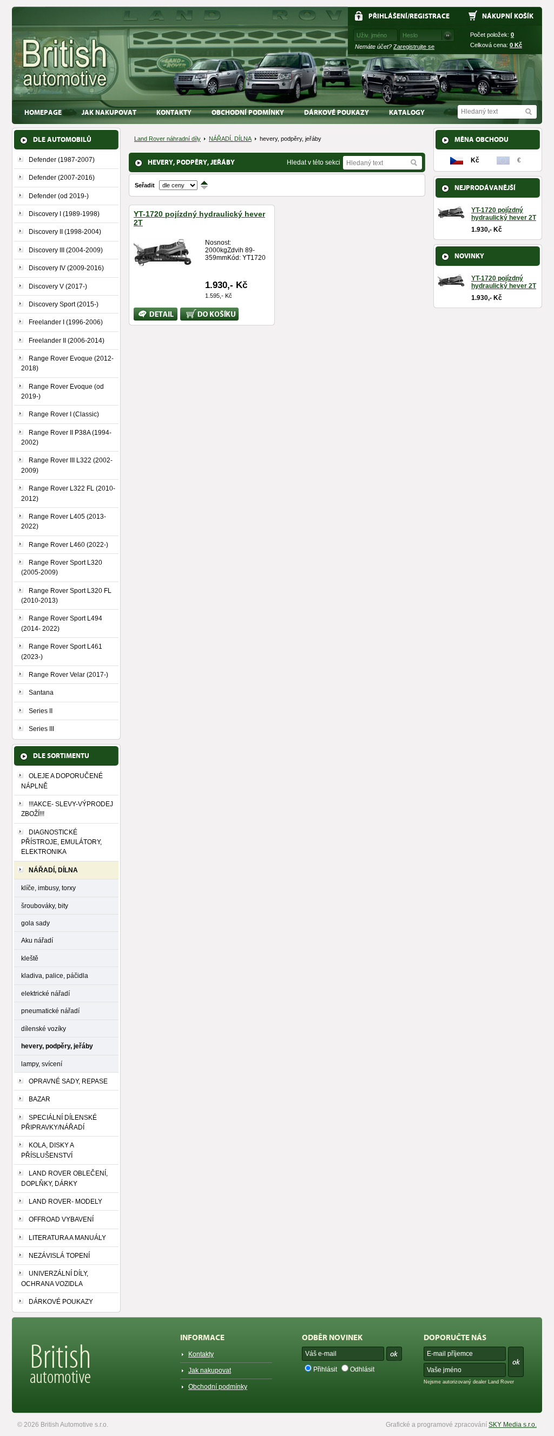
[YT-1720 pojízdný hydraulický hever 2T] (163, 262)
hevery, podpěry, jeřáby (57, 1045)
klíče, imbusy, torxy (48, 887)
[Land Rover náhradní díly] (65, 63)
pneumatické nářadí (50, 1010)
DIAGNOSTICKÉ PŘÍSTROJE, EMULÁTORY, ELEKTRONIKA (61, 842)
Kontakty (174, 112)
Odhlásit (362, 1369)
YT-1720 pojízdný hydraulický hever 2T (503, 213)
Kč (516, 45)
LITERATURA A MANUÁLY (67, 1238)
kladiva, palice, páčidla (54, 975)
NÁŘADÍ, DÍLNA (230, 138)
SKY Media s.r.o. (513, 1424)
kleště (29, 958)
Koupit (189, 311)
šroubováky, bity (44, 905)
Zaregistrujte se (413, 46)
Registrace (430, 16)
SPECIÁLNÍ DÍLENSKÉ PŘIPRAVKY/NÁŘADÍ (59, 1122)
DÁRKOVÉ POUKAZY (336, 112)
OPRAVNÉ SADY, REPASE (68, 1081)
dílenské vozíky (43, 1028)
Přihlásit (325, 1369)
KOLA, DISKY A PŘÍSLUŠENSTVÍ (47, 1150)
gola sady (35, 922)
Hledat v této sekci (313, 162)
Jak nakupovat (109, 112)
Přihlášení (387, 16)
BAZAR (39, 1099)
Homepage (43, 112)
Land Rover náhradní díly (167, 138)
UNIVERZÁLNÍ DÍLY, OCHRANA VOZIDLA (54, 1278)
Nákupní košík (507, 16)
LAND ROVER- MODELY (65, 1201)
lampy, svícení (41, 1063)
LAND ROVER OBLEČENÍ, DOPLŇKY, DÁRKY (64, 1178)
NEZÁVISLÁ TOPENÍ (59, 1255)
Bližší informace (148, 314)
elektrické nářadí (45, 993)
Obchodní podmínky (248, 112)
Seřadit (145, 185)
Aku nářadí (37, 940)
